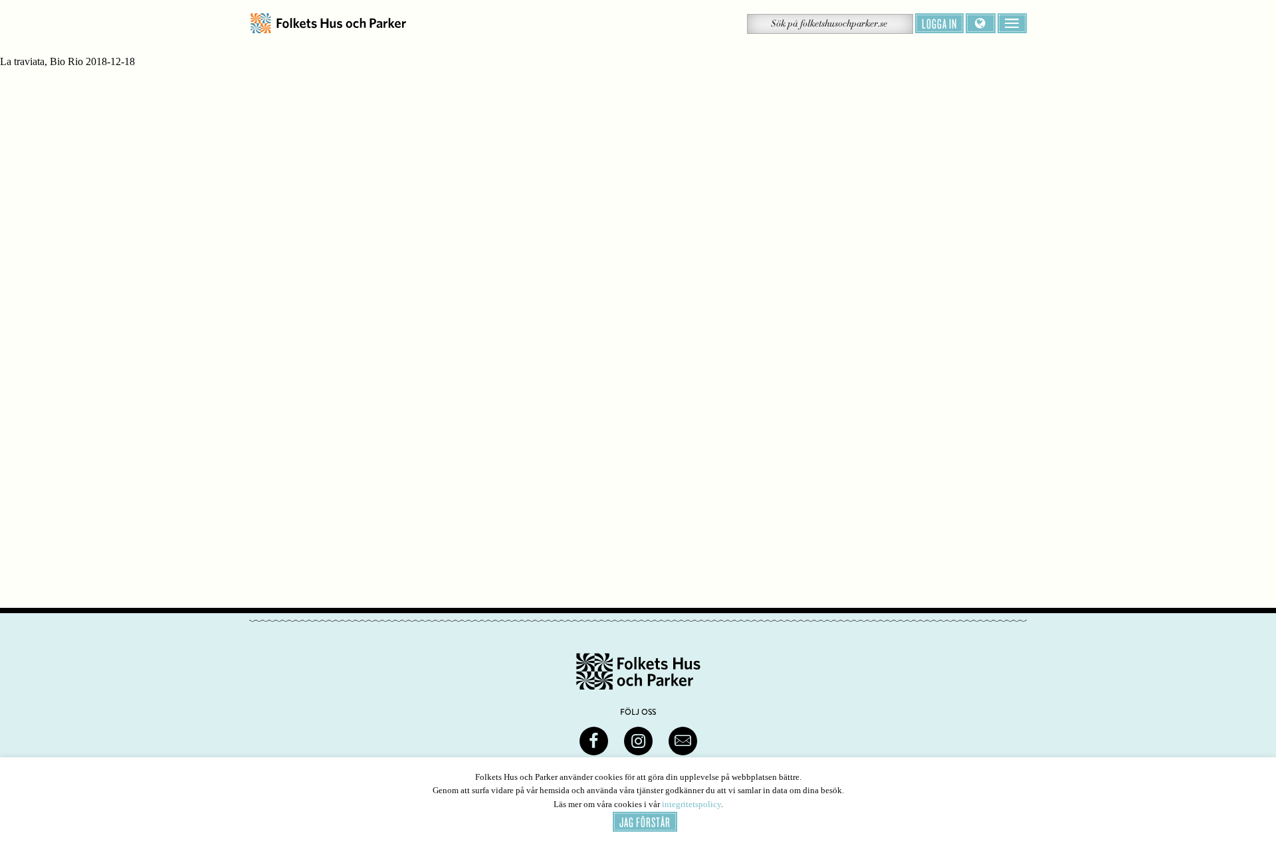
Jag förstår (645, 821)
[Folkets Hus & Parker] (328, 23)
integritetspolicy (691, 804)
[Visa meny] (1012, 23)
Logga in (939, 23)
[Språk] (981, 23)
